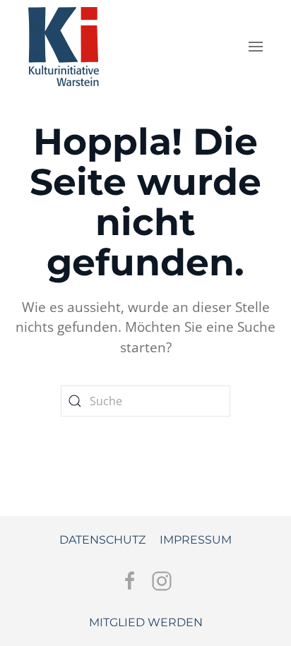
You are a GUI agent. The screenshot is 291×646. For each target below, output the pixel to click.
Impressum (196, 539)
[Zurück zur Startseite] (64, 43)
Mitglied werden (146, 622)
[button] (255, 46)
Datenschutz (102, 539)
